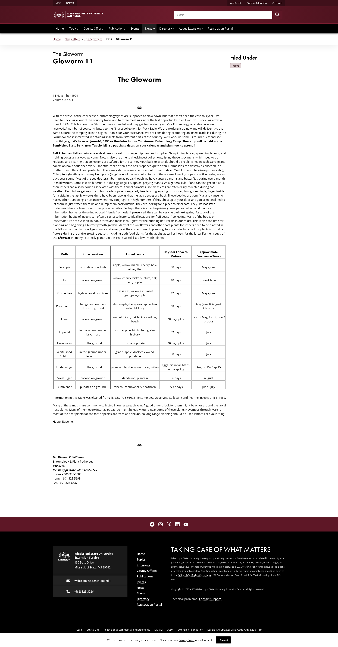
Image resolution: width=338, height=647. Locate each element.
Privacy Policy (187, 640)
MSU (58, 3)
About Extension (190, 28)
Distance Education (257, 3)
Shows (141, 593)
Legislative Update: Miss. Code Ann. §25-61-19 (234, 629)
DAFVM (70, 3)
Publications (117, 28)
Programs (143, 565)
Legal (79, 629)
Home (60, 28)
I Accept (223, 640)
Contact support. (210, 599)
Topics (73, 28)
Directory (165, 28)
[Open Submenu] (154, 28)
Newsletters (72, 39)
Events (135, 28)
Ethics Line (93, 629)
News (148, 28)
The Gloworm (93, 39)
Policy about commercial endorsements (127, 629)
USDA (170, 629)
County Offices (93, 28)
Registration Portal (220, 28)
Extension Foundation (190, 629)
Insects (235, 65)
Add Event (235, 3)
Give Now (277, 3)
